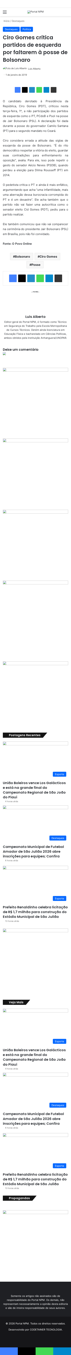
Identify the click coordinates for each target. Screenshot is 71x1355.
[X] (25, 90)
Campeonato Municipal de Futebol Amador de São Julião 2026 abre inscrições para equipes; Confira (33, 851)
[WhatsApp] (39, 90)
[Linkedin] (32, 90)
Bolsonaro (22, 256)
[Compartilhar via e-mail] (53, 90)
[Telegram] (46, 90)
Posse (36, 265)
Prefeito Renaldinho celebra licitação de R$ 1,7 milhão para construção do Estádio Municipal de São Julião (35, 912)
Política (27, 29)
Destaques (18, 20)
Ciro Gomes (48, 256)
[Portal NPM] (35, 11)
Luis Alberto (34, 68)
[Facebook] (17, 90)
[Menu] (5, 13)
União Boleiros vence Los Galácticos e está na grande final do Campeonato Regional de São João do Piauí (34, 790)
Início (6, 20)
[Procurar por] (66, 13)
